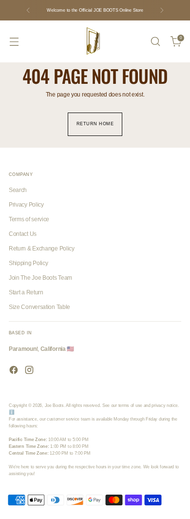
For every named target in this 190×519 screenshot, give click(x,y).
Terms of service (29, 219)
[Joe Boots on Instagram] (30, 371)
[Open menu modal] (14, 42)
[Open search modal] (155, 42)
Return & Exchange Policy (42, 248)
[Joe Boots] (95, 41)
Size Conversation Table (39, 307)
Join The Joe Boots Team (40, 277)
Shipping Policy (28, 263)
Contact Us (23, 234)
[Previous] (28, 10)
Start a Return (26, 292)
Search (18, 190)
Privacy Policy (26, 204)
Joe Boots (54, 405)
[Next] (161, 10)
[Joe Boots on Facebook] (14, 371)
